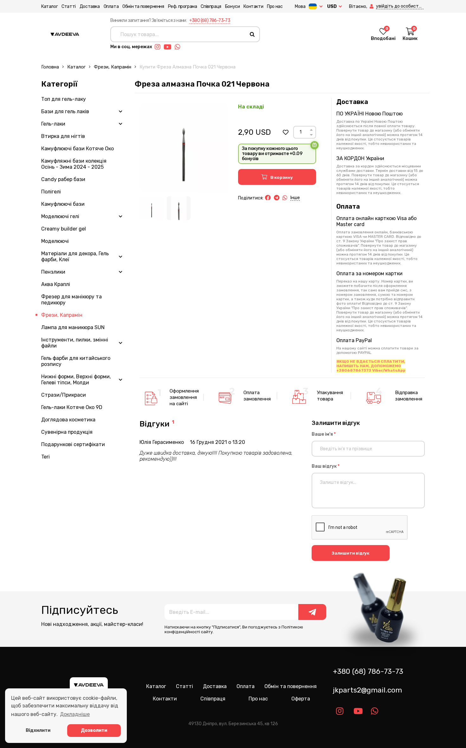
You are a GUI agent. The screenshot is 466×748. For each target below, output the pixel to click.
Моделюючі (55, 241)
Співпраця (211, 6)
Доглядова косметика (68, 420)
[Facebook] (267, 198)
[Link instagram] (159, 46)
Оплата (111, 6)
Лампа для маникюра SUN (73, 327)
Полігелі (51, 192)
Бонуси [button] (232, 6)
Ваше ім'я (324, 434)
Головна (50, 67)
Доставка (90, 6)
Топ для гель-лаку (63, 99)
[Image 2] (178, 208)
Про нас (274, 6)
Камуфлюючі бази (63, 204)
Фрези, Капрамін (112, 67)
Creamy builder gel (63, 229)
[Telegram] (276, 198)
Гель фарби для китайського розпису (75, 361)
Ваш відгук (326, 466)
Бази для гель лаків (65, 111)
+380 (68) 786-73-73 (209, 20)
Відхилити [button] (38, 730)
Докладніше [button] (75, 714)
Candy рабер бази (63, 179)
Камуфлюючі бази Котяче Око (77, 149)
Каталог (49, 6)
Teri (45, 457)
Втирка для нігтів (63, 136)
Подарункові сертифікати (73, 444)
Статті (68, 6)
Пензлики (53, 272)
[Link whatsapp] (179, 46)
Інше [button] (295, 197)
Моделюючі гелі (60, 216)
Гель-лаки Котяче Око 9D (71, 407)
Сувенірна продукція (67, 432)
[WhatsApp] (285, 198)
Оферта (300, 699)
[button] (372, 6)
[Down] (311, 135)
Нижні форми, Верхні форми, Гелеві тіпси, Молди (76, 380)
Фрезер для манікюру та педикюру (71, 300)
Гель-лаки (53, 124)
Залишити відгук (350, 553)
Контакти (253, 6)
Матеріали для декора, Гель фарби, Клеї (75, 256)
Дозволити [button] (94, 730)
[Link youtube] (169, 46)
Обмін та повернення (143, 6)
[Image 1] (151, 208)
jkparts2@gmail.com (367, 690)
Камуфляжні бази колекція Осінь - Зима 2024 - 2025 (74, 164)
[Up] (311, 130)
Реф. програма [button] (182, 6)
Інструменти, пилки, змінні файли (74, 343)
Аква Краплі (55, 284)
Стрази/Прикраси (63, 395)
